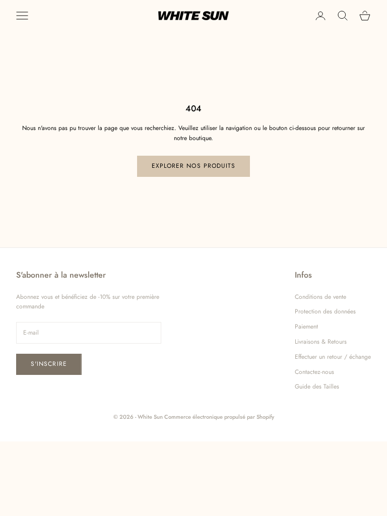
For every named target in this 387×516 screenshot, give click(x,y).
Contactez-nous (314, 371)
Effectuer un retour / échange (333, 356)
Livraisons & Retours (321, 341)
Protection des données (325, 311)
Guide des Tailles (317, 386)
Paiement (306, 326)
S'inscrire (49, 363)
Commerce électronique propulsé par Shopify (219, 417)
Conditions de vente (320, 296)
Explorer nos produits (194, 165)
